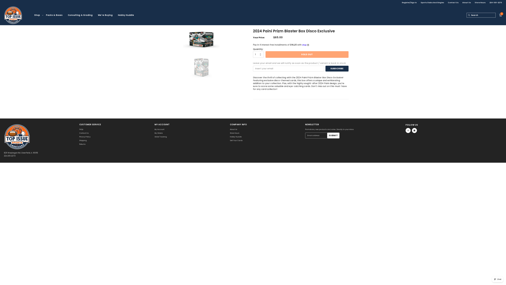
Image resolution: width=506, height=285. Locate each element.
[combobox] (483, 15)
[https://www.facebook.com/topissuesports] (408, 130)
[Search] (469, 15)
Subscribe (337, 68)
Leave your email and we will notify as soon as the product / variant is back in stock (299, 63)
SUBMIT (333, 135)
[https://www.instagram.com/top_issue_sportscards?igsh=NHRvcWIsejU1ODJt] (414, 130)
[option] (201, 39)
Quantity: (258, 49)
